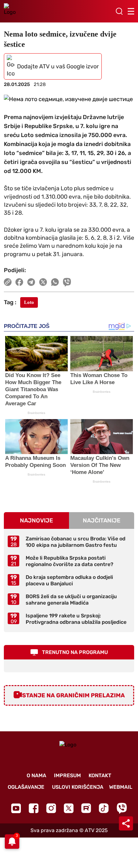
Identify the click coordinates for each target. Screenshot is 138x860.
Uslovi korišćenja (77, 787)
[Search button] (119, 11)
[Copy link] (8, 282)
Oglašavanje (26, 787)
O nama (36, 775)
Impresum (67, 775)
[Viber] (121, 808)
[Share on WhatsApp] (55, 282)
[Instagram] (51, 808)
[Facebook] (34, 808)
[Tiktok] (104, 808)
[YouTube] (16, 808)
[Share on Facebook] (19, 282)
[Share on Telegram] (31, 282)
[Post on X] (43, 282)
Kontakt (100, 775)
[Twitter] (68, 808)
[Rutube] (86, 808)
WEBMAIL (120, 787)
